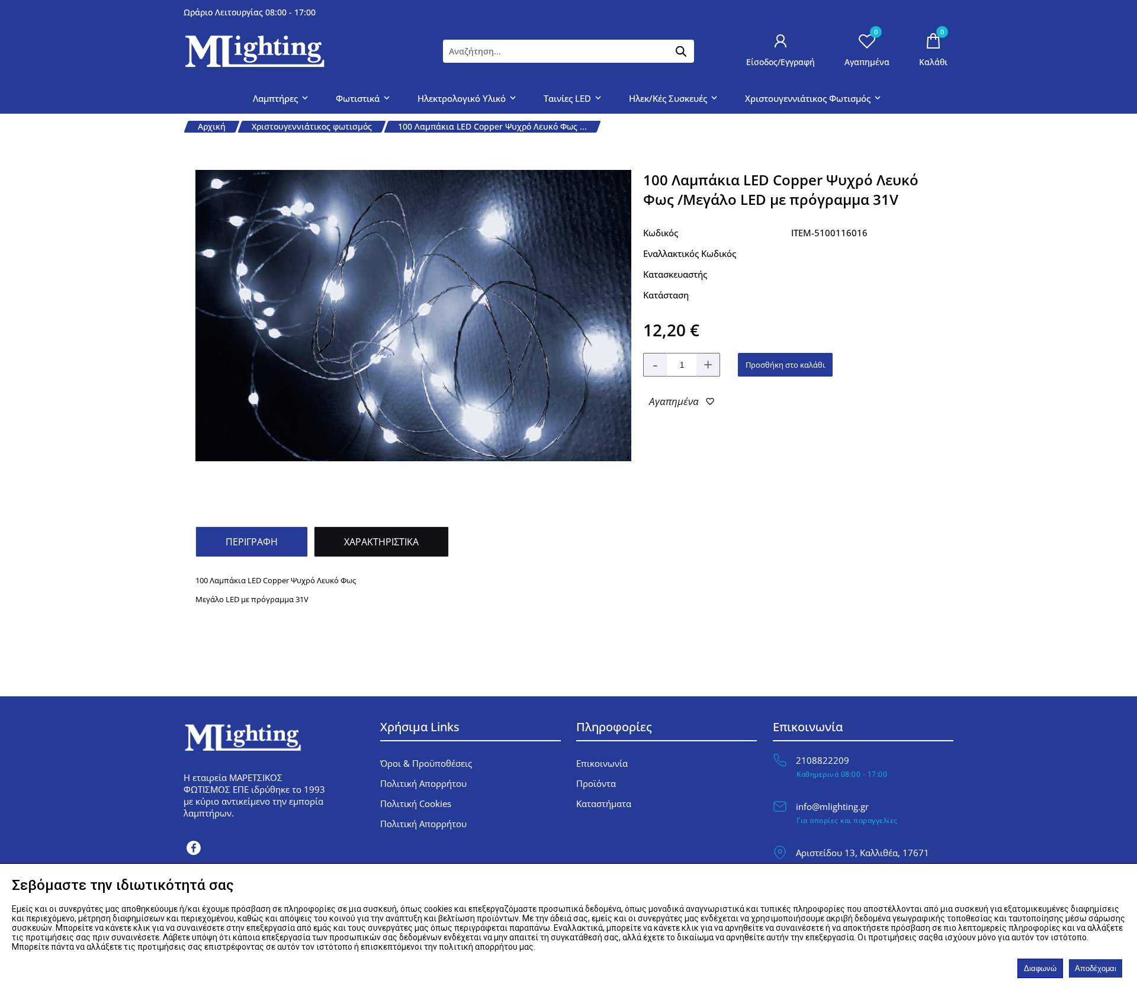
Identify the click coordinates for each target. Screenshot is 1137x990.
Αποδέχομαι (1095, 968)
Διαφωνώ (1040, 968)
